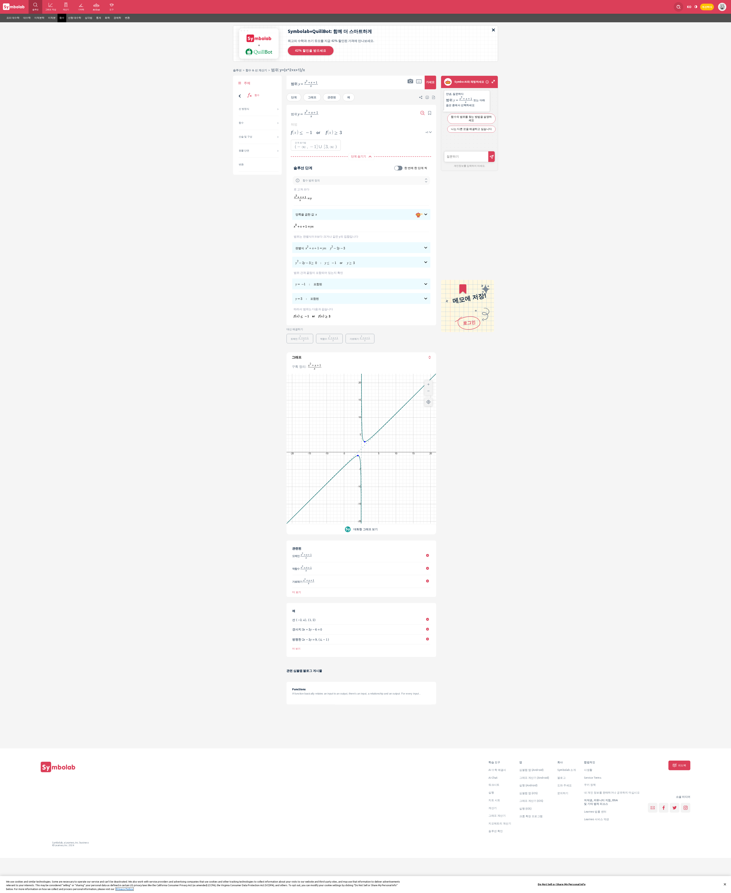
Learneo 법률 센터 (595, 811)
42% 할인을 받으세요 (310, 50)
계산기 (492, 807)
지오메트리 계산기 (499, 823)
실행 (491, 792)
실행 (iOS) (525, 808)
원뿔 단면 (244, 150)
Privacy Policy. (124, 889)
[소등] (695, 6)
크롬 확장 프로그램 (531, 816)
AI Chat (493, 777)
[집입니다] (58, 772)
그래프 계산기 (497, 815)
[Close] (725, 884)
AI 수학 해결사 (497, 769)
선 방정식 (244, 108)
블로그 (561, 777)
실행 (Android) (528, 785)
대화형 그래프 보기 (366, 529)
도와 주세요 (564, 785)
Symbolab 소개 (566, 769)
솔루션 (237, 70)
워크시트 (494, 784)
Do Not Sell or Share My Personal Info (562, 884)
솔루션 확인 (495, 831)
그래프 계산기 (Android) (534, 777)
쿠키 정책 (590, 784)
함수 (241, 122)
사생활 (588, 769)
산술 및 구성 (245, 136)
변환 (241, 164)
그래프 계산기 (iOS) (531, 800)
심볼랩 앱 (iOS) (528, 792)
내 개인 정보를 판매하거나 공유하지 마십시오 (612, 792)
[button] (410, 85)
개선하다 (707, 6)
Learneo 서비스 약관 (596, 819)
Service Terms (592, 777)
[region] (365, 884)
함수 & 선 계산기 (256, 70)
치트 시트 (494, 800)
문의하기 (562, 792)
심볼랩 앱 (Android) (531, 769)
